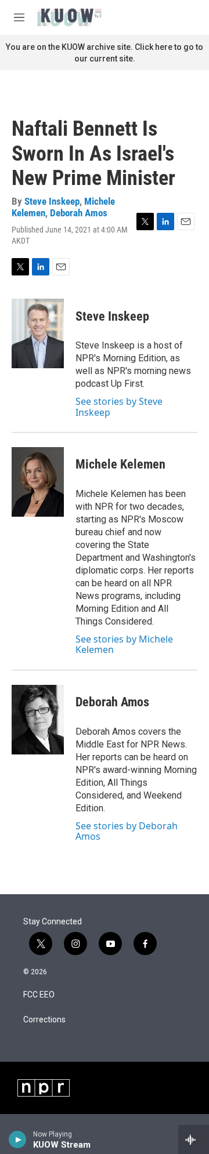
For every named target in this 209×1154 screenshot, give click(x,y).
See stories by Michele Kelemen (124, 644)
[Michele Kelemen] (38, 482)
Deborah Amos (78, 213)
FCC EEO (39, 994)
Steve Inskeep (52, 201)
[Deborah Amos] (38, 719)
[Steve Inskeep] (38, 333)
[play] (17, 1139)
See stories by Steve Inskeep (119, 406)
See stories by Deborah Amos (126, 831)
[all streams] (193, 1139)
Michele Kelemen (120, 464)
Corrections (44, 1019)
